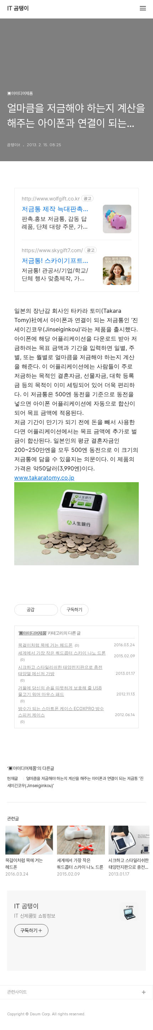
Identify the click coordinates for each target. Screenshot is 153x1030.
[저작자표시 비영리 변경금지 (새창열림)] (98, 610)
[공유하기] (41, 610)
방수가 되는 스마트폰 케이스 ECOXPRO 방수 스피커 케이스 (61, 712)
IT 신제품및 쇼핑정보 (34, 916)
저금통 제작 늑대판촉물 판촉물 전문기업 (52, 209)
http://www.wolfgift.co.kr (51, 198)
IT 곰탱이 (18, 8)
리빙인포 (15, 1004)
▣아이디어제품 (32, 633)
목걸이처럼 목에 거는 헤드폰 (45, 645)
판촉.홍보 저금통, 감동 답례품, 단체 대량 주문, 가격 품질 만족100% (55, 222)
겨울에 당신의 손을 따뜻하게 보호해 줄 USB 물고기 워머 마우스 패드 (60, 691)
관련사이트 (17, 992)
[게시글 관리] (50, 610)
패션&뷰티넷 (18, 1015)
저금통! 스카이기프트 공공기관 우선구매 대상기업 (52, 261)
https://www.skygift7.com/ (52, 250)
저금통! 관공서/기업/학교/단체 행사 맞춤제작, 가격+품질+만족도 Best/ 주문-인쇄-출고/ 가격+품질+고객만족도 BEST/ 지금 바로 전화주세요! (55, 274)
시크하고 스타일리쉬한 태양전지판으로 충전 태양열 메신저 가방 (60, 670)
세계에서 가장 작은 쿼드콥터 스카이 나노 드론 (62, 653)
